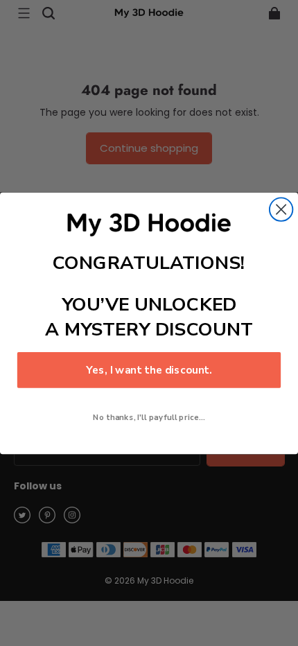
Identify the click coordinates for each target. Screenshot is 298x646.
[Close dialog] (281, 209)
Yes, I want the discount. (149, 370)
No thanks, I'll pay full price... (148, 417)
